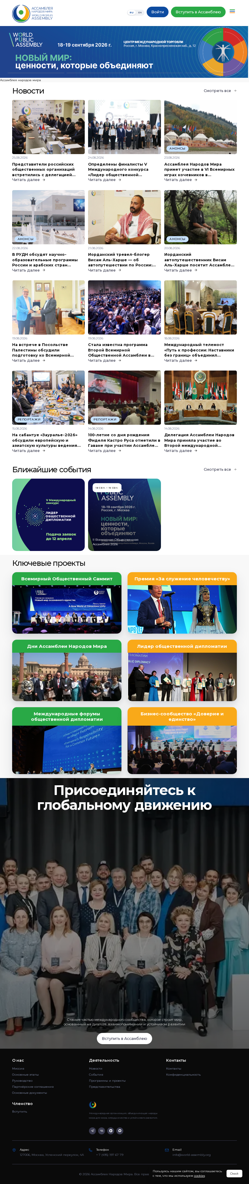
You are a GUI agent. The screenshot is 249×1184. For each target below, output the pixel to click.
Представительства (104, 1087)
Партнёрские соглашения (33, 1087)
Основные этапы (25, 1075)
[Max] (119, 1130)
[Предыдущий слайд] (31, 52)
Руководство (22, 1081)
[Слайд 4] (213, 73)
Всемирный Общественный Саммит (67, 579)
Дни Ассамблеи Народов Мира (67, 646)
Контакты (173, 1068)
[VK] (101, 1130)
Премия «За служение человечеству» (182, 579)
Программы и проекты (107, 1081)
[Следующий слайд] (218, 52)
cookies (199, 1176)
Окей (234, 1174)
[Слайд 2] (95, 73)
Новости (95, 1068)
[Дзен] (110, 1130)
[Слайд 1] (36, 73)
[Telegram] (92, 1130)
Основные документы (29, 1093)
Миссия (18, 1068)
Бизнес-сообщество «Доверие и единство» (182, 716)
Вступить (19, 1111)
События (96, 1075)
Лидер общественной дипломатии (182, 646)
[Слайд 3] (154, 73)
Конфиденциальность (183, 1075)
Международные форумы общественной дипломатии (67, 716)
